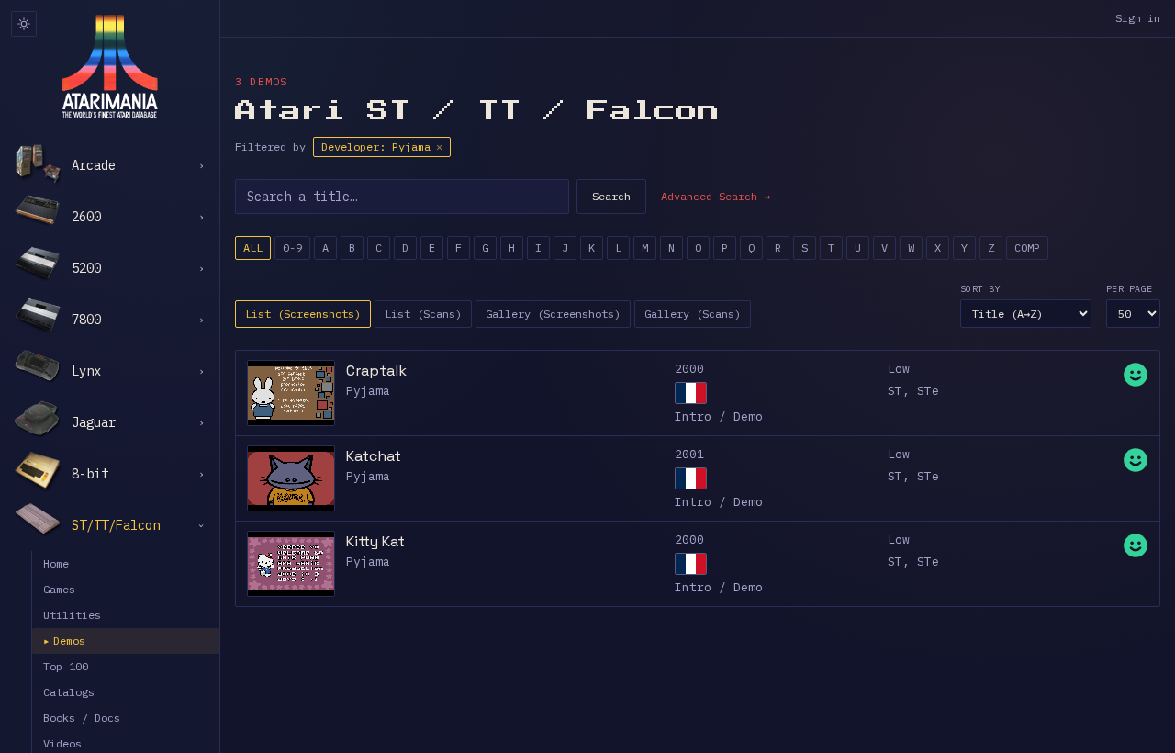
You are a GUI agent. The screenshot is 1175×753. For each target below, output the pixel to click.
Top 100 (65, 666)
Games (59, 589)
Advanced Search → (715, 196)
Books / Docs (81, 718)
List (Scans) (423, 313)
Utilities (72, 615)
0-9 (292, 247)
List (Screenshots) (303, 313)
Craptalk (376, 370)
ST (895, 391)
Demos (64, 640)
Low (899, 368)
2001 (689, 454)
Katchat (373, 456)
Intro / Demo (719, 416)
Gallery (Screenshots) (553, 313)
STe (928, 391)
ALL (253, 247)
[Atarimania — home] (110, 66)
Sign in (1137, 18)
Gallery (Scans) (692, 313)
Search (611, 196)
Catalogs (69, 692)
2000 (689, 368)
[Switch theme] (24, 24)
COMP (1027, 247)
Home (56, 563)
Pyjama (368, 391)
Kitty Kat (375, 541)
